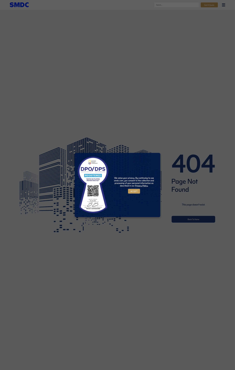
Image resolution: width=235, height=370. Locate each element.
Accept (134, 191)
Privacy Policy (141, 185)
